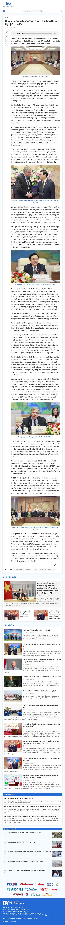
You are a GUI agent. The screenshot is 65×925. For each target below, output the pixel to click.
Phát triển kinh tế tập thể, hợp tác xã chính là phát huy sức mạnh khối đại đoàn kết (41, 777)
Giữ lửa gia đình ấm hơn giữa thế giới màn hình (21, 842)
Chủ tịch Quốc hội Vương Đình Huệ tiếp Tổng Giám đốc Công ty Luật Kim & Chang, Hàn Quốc (41, 742)
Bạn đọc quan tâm (11, 829)
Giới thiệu (13, 921)
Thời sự (7, 18)
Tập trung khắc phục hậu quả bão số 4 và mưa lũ (18, 798)
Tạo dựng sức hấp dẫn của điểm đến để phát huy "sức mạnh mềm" (27, 861)
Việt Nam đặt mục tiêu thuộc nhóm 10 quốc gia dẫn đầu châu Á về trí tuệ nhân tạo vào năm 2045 (32, 806)
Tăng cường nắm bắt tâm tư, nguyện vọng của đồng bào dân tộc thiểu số (41, 725)
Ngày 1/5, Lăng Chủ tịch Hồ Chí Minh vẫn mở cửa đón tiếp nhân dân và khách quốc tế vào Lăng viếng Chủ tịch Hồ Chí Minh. (41, 697)
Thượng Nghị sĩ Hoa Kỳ (31, 569)
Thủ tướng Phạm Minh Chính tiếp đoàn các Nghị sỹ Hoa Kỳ (41, 645)
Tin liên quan (10, 577)
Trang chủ (5, 921)
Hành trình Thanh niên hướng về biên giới (36, 630)
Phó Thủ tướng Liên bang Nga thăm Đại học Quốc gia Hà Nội (41, 706)
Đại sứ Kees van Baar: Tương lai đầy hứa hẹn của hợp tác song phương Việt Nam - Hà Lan (42, 661)
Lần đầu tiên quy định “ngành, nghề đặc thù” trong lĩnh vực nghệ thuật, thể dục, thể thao (30, 816)
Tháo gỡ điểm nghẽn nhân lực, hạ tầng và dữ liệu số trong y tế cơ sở (27, 870)
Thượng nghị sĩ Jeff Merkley (47, 569)
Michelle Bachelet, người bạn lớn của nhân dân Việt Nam (42, 677)
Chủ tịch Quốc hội (18, 569)
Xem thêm (9, 625)
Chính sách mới (10, 795)
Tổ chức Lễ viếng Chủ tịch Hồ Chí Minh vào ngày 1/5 (40, 691)
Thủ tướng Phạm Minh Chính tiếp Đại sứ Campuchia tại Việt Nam (41, 759)
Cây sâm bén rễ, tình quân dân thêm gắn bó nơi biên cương (25, 832)
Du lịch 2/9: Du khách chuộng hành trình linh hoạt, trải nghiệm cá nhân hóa (29, 851)
